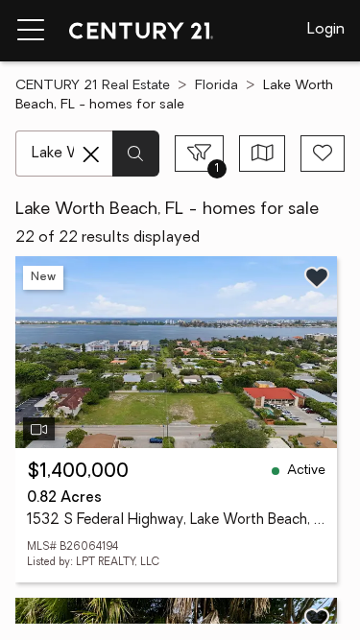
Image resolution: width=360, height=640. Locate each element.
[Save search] (322, 153)
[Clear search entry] (91, 154)
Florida (216, 86)
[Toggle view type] (262, 153)
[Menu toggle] (30, 30)
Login (326, 29)
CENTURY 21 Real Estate (92, 86)
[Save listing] (316, 277)
